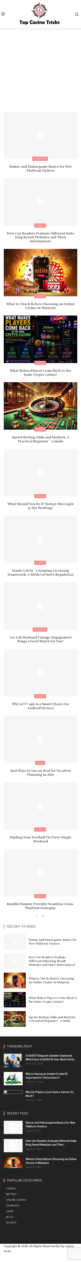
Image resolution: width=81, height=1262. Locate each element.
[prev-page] (36, 916)
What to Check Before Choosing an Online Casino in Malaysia (40, 306)
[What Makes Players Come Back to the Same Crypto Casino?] (40, 339)
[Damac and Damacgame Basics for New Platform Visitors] (40, 135)
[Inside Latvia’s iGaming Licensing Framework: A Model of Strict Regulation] (40, 539)
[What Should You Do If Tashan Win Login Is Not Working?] (40, 472)
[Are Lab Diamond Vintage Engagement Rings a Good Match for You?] (40, 606)
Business (40, 629)
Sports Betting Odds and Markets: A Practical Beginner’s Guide (40, 439)
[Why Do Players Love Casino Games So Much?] (13, 1096)
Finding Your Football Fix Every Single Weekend (40, 839)
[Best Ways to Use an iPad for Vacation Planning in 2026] (40, 739)
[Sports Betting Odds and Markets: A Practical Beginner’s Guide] (40, 406)
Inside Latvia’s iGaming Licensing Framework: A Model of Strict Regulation (41, 572)
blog (40, 762)
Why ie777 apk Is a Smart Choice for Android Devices (40, 706)
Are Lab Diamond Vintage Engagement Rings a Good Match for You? (40, 639)
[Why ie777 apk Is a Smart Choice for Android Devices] (40, 672)
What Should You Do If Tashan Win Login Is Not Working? (40, 506)
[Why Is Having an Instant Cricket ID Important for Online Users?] (13, 1078)
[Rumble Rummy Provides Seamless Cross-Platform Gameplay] (40, 873)
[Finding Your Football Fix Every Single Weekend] (40, 806)
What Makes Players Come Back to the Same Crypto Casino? (40, 372)
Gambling (40, 158)
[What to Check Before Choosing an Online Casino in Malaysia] (40, 272)
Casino (40, 225)
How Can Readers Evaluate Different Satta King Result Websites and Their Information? (40, 237)
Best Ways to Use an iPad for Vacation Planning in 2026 (40, 772)
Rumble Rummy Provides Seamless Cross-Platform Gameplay (40, 906)
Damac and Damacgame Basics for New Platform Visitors (40, 168)
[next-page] (42, 916)
